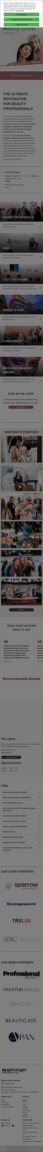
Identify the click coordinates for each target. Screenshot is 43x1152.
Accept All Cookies (21, 25)
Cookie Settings (21, 14)
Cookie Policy (19, 11)
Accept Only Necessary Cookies (22, 19)
